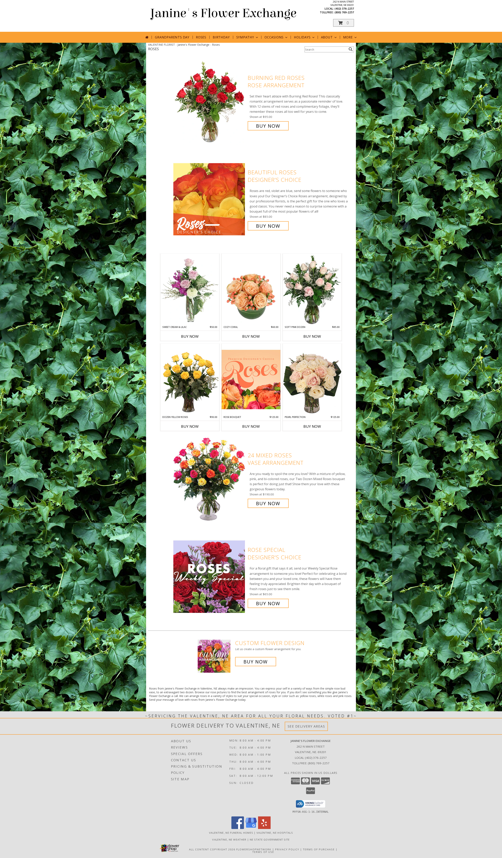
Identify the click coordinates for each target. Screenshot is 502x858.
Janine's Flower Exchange (223, 13)
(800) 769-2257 (344, 12)
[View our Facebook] (237, 828)
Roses (201, 37)
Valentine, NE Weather (229, 839)
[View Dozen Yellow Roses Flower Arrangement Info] (189, 379)
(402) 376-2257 (344, 8)
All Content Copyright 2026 (212, 849)
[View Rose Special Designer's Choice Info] (209, 577)
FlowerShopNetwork (253, 849)
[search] (350, 49)
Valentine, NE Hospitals (274, 832)
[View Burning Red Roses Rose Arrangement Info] (209, 102)
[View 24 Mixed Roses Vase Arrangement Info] (209, 479)
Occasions (274, 37)
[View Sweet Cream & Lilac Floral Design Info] (189, 289)
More (348, 37)
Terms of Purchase (319, 849)
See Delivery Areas (306, 726)
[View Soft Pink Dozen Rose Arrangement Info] (312, 289)
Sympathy (245, 37)
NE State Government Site (270, 839)
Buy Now (268, 126)
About (327, 37)
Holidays (302, 37)
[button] (343, 23)
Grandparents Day (172, 37)
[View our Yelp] (264, 828)
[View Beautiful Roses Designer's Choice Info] (209, 199)
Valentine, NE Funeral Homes (231, 832)
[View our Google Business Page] (251, 828)
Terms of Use (263, 852)
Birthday (221, 37)
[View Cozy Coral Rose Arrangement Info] (251, 289)
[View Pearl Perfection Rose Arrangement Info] (312, 379)
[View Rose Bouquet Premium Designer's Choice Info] (251, 379)
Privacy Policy (287, 849)
